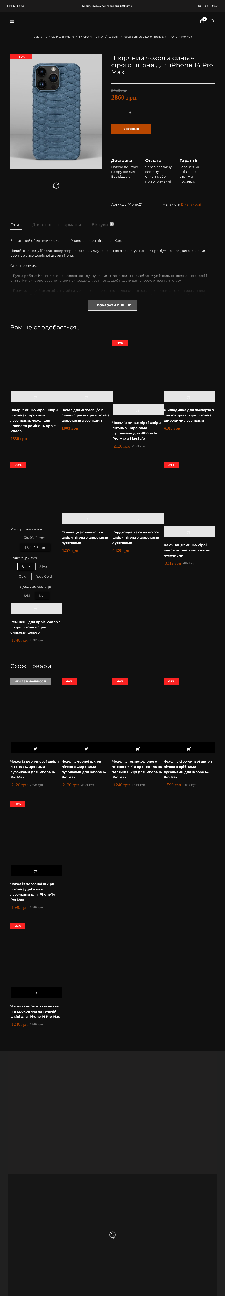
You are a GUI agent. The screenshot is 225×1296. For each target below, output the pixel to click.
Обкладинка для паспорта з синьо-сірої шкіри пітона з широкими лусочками (189, 415)
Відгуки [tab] (102, 224)
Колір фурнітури (24, 558)
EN (9, 6)
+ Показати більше (112, 305)
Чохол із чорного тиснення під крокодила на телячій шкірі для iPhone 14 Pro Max (35, 1011)
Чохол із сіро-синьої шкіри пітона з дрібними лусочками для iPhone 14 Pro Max (188, 769)
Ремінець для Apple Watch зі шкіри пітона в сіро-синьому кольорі (36, 627)
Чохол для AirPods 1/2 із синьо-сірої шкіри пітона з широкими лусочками (85, 415)
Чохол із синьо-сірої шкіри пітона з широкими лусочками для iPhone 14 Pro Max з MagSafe (136, 431)
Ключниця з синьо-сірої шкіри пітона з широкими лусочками (187, 550)
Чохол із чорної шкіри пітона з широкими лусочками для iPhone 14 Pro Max (84, 769)
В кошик (130, 129)
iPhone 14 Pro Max (91, 36)
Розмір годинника (26, 529)
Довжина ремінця (35, 587)
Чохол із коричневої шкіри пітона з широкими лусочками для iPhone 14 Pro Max (34, 769)
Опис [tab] (16, 224)
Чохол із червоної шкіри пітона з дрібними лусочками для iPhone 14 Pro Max (32, 892)
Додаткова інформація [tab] (56, 224)
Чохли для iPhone (61, 36)
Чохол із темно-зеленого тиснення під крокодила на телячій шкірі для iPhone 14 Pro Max (137, 769)
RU (15, 6)
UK (21, 6)
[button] (36, 396)
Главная (38, 36)
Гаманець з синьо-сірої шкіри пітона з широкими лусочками (85, 537)
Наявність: (171, 204)
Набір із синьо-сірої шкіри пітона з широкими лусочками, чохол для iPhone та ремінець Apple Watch (34, 420)
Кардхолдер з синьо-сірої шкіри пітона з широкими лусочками (135, 537)
